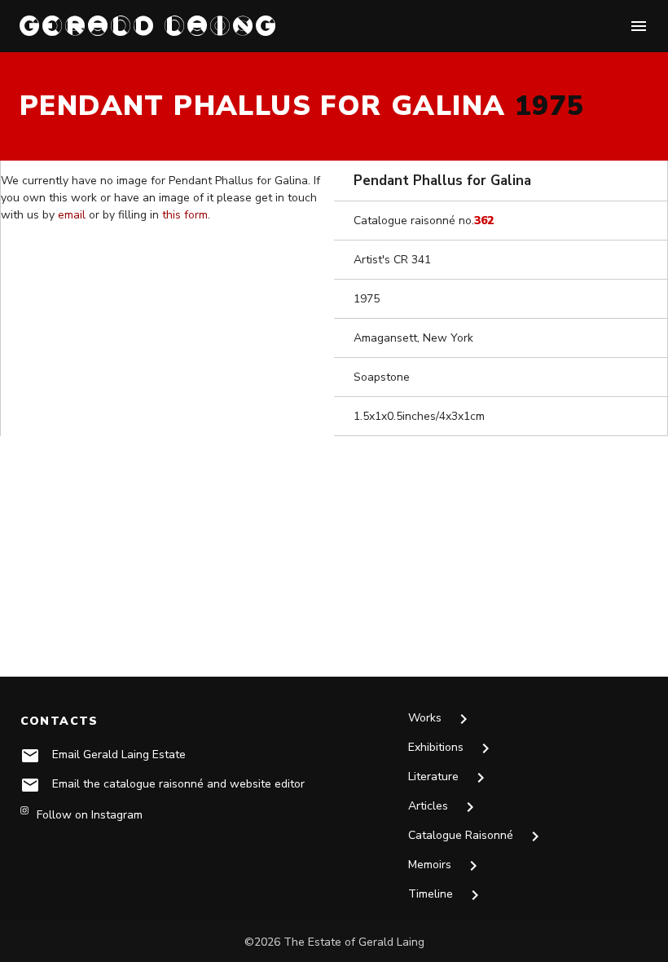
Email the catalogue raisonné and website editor (178, 784)
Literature (449, 778)
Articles (444, 807)
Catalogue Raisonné (476, 836)
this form (185, 215)
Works (440, 719)
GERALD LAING (149, 25)
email (72, 215)
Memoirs (445, 866)
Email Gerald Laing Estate (119, 754)
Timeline (446, 895)
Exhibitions (451, 748)
